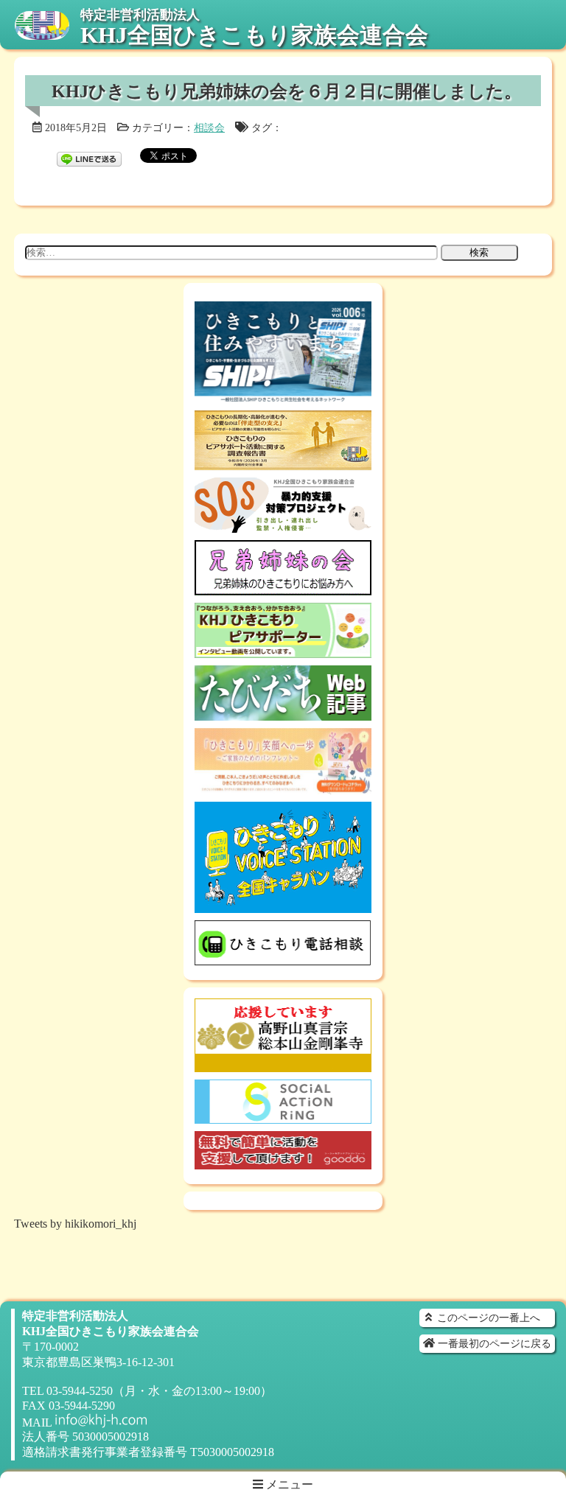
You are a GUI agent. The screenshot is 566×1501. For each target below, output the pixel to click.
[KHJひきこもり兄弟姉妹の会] (283, 588)
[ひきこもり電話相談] (283, 958)
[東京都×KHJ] (283, 787)
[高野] (283, 1065)
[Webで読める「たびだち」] (283, 713)
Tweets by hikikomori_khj (75, 1223)
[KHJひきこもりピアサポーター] (283, 651)
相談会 (209, 127)
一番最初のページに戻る (493, 1343)
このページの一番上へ (487, 1317)
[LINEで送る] (89, 154)
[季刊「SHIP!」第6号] (283, 396)
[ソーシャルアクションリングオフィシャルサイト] (283, 1116)
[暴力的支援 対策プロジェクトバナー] (283, 525)
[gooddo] (283, 1162)
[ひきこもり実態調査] (283, 463)
